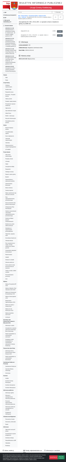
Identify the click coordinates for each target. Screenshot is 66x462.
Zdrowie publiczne (9, 262)
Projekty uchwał (9, 158)
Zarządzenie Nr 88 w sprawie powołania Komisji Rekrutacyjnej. (10, 69)
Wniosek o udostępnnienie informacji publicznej (10, 397)
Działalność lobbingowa (8, 413)
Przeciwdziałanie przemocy (9, 275)
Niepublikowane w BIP (10, 440)
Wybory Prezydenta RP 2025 (10, 284)
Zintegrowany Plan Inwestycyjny (9, 207)
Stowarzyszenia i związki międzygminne (10, 146)
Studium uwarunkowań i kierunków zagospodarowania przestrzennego (10, 213)
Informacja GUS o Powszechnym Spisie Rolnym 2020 (10, 352)
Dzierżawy (7, 373)
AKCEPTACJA (53, 457)
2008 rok (24, 17)
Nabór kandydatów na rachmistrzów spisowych (10, 335)
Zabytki (7, 257)
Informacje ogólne (9, 392)
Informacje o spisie (9, 325)
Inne (6, 279)
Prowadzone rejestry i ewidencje (10, 104)
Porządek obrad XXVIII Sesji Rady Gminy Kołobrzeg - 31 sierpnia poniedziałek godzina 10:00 (10, 60)
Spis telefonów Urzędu (10, 110)
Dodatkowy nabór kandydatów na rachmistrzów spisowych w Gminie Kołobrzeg (10, 342)
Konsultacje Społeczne (10, 238)
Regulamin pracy (9, 92)
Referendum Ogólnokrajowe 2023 (10, 301)
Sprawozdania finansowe (8, 184)
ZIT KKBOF (8, 149)
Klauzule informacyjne (10, 118)
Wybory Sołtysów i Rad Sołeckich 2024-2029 (10, 289)
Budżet (7, 177)
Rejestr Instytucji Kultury (9, 128)
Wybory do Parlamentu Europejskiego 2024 (10, 293)
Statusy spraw (8, 98)
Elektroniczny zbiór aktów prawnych (9, 224)
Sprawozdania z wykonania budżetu (10, 180)
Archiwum (7, 317)
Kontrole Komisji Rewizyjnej (9, 381)
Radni (6, 424)
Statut (6, 164)
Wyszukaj (58, 12)
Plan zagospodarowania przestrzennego (9, 199)
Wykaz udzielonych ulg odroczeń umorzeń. (10, 193)
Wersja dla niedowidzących (7, 21)
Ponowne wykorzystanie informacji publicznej (10, 402)
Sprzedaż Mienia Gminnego (9, 369)
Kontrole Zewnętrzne (10, 385)
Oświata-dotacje (9, 240)
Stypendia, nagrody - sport (10, 234)
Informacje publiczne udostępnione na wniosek (10, 408)
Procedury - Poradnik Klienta (10, 95)
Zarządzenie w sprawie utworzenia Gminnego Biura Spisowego (10, 329)
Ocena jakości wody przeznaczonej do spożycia (10, 266)
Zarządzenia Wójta (9, 166)
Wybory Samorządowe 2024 (10, 297)
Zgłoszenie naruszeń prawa (10, 430)
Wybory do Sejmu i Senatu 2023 (9, 305)
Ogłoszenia (8, 108)
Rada (6, 80)
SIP (5, 17)
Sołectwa (7, 142)
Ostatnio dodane (8, 25)
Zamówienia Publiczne (10, 366)
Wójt (6, 77)
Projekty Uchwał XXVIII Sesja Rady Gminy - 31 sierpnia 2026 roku (10, 51)
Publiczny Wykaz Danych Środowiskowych (9, 220)
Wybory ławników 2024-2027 (9, 313)
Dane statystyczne (9, 136)
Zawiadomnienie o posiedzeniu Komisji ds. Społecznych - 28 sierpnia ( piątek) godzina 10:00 (10, 32)
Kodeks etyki (8, 89)
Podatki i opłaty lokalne (10, 101)
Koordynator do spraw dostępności (10, 434)
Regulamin (8, 169)
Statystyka (7, 443)
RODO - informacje (9, 115)
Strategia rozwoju (9, 171)
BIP (5, 12)
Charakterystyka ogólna (9, 132)
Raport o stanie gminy (10, 174)
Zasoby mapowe (9, 190)
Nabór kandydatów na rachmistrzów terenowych (10, 358)
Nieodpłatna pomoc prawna (10, 121)
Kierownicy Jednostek (10, 421)
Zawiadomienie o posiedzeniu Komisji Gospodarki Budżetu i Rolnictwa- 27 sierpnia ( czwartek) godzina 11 (10, 42)
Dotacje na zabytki (9, 259)
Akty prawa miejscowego (8, 155)
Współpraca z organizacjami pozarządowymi (9, 230)
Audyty (7, 378)
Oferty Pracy (8, 113)
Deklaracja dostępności (10, 15)
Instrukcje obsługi (9, 437)
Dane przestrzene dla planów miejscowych (10, 203)
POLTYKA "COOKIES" (61, 457)
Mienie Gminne (9, 187)
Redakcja (7, 445)
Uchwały (7, 161)
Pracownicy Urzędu (10, 419)
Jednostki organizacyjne (8, 139)
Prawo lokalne (24, 15)
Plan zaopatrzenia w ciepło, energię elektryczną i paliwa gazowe (10, 245)
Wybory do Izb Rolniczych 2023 (9, 309)
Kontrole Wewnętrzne (10, 387)
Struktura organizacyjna (8, 86)
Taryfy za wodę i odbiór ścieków (10, 271)
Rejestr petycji (8, 254)
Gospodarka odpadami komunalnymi (10, 251)
